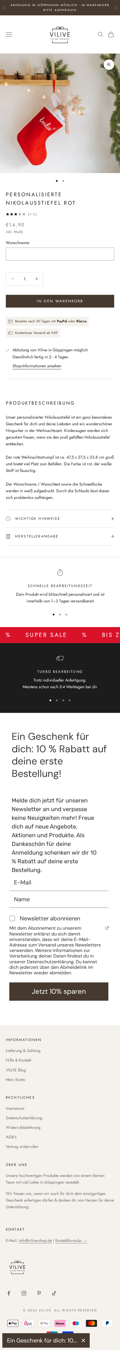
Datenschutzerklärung (24, 1118)
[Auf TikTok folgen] (54, 1293)
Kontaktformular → (71, 1240)
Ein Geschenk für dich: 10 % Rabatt (42, 1340)
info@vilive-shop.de (35, 1240)
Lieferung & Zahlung (23, 1050)
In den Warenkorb (60, 301)
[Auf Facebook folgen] (9, 1293)
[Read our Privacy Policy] (107, 927)
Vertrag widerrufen (22, 1146)
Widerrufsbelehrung (23, 1127)
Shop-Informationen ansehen (37, 366)
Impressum (15, 1108)
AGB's (11, 1137)
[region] (60, 587)
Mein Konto (15, 1079)
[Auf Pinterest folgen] (39, 1293)
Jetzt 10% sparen (59, 991)
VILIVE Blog (16, 1070)
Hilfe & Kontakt (18, 1060)
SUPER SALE (29, 635)
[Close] (83, 1340)
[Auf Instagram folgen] (24, 1293)
